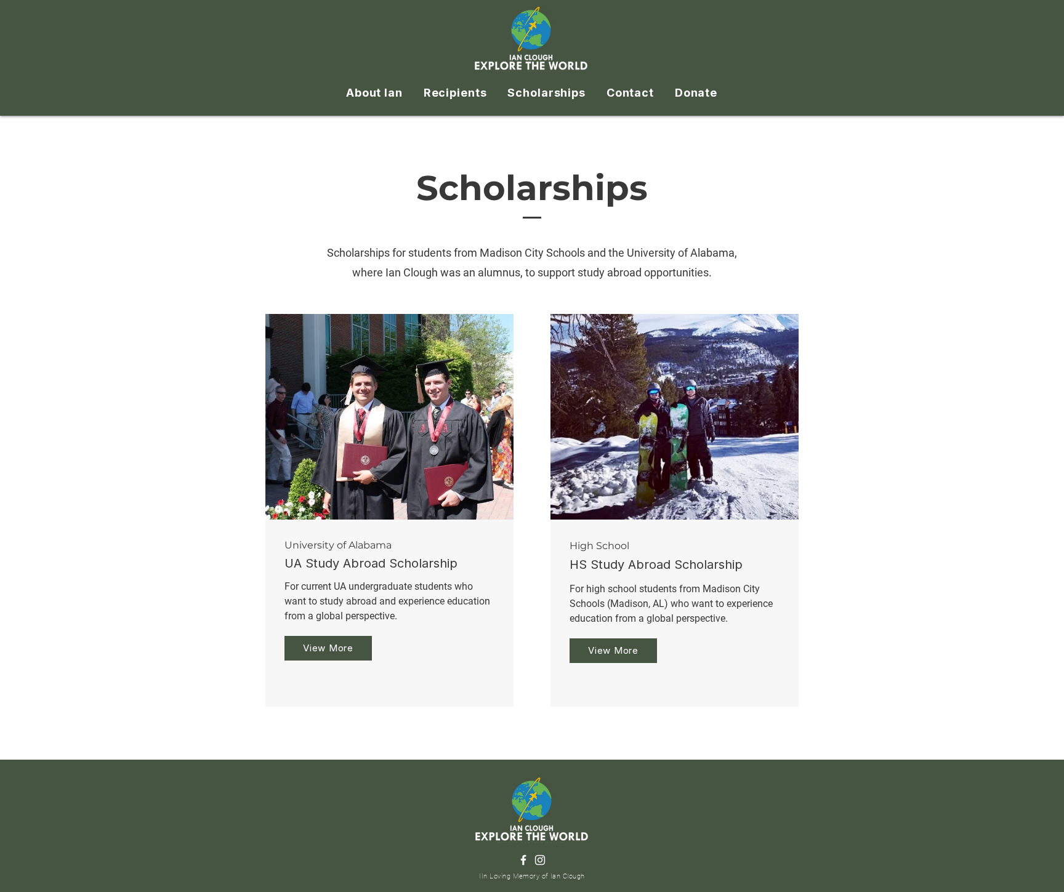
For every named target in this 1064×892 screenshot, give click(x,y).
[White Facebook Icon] (523, 860)
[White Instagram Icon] (540, 860)
